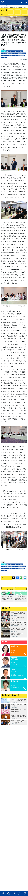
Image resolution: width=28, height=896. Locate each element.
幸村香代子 (4, 57)
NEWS (14, 895)
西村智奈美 (20, 51)
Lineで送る (21, 577)
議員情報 (8, 895)
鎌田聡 (19, 55)
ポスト (13, 577)
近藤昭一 (15, 51)
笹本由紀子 (15, 55)
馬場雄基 (19, 53)
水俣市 (11, 51)
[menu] (25, 2)
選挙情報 (19, 895)
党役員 (2, 895)
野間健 (6, 53)
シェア (17, 577)
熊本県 (7, 51)
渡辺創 (15, 53)
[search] (21, 2)
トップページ (4, 6)
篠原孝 (3, 53)
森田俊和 (11, 53)
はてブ (25, 577)
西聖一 (23, 55)
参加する (25, 895)
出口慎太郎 (9, 55)
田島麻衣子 (4, 55)
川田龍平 (24, 53)
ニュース (10, 6)
